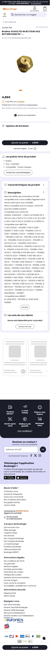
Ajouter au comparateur (27, 115)
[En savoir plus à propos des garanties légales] (34, 148)
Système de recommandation (17, 577)
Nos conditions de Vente (14, 561)
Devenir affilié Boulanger (14, 610)
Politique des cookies (12, 575)
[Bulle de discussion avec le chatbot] (44, 638)
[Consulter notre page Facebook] (31, 456)
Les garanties (9, 564)
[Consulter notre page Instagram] (39, 456)
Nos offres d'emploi (12, 604)
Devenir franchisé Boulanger (16, 607)
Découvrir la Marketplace (14, 613)
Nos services (9, 535)
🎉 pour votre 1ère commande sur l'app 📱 (25, 2)
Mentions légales (11, 566)
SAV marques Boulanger (14, 541)
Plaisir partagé (10, 530)
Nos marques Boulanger (14, 538)
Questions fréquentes (13, 494)
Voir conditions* (24, 431)
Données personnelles (13, 569)
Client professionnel (12, 549)
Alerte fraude (9, 596)
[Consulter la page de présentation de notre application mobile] (9, 477)
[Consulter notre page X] (35, 456)
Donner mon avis (25, 327)
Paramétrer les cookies (13, 572)
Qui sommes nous (11, 527)
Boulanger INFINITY (11, 552)
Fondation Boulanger (12, 546)
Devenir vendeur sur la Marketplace (19, 615)
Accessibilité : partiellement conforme (20, 586)
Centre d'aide (9, 505)
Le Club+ (21, 102)
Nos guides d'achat (12, 502)
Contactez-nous (11, 491)
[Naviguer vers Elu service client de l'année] (25, 626)
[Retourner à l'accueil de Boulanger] (10, 9)
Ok (43, 449)
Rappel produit (10, 593)
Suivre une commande (13, 497)
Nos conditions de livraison (15, 499)
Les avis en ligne (10, 580)
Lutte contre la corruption (15, 583)
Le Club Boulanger (11, 544)
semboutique (32, 105)
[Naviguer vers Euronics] (25, 620)
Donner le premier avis (21, 38)
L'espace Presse (10, 533)
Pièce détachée (10, 22)
